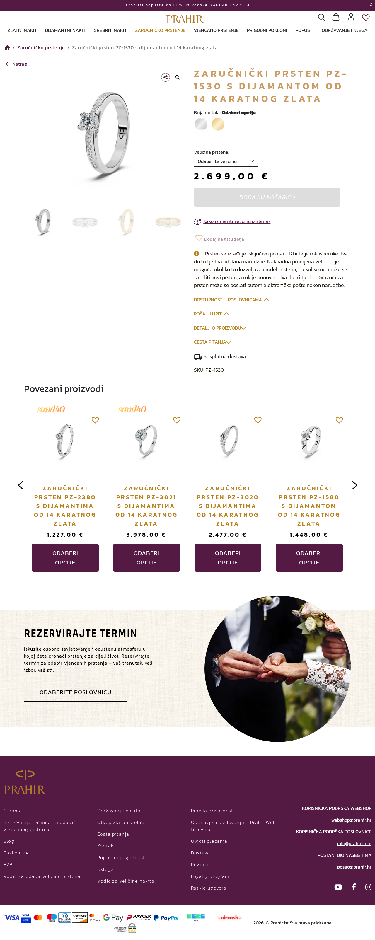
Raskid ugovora (208, 887)
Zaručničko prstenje (41, 47)
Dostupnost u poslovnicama (228, 299)
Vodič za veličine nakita (125, 880)
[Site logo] (185, 12)
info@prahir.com (354, 843)
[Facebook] (354, 887)
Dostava (200, 852)
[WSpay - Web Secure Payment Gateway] (125, 927)
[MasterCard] (38, 916)
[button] (219, 237)
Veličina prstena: (211, 152)
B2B (8, 864)
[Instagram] (368, 887)
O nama (13, 810)
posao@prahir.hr (354, 866)
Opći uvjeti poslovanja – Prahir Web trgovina (233, 826)
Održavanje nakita (119, 810)
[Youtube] (338, 887)
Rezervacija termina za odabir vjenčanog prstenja (39, 826)
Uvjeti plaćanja (209, 841)
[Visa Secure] (26, 916)
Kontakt (106, 845)
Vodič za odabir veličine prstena (42, 876)
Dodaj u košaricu (267, 197)
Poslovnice (16, 852)
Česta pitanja (210, 341)
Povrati (199, 864)
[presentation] (20, 485)
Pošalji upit (208, 313)
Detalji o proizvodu (217, 327)
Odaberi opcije (65, 558)
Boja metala (225, 112)
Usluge (105, 869)
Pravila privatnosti (213, 810)
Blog (9, 841)
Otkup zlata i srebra (121, 822)
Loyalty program (210, 876)
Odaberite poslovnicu (75, 692)
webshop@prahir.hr (351, 819)
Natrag (19, 63)
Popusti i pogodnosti (121, 857)
